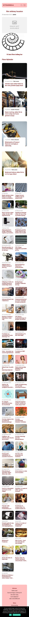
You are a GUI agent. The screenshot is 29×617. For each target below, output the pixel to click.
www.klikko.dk (16, 598)
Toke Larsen (16, 81)
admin (14, 14)
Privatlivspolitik (16, 614)
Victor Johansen (15, 139)
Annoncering (14, 605)
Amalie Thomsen (15, 109)
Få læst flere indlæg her (14, 54)
